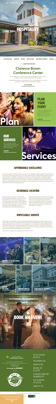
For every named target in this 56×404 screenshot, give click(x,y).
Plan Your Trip (13, 2)
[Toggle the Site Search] (49, 3)
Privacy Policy (37, 393)
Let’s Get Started (28, 84)
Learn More (40, 119)
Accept (11, 401)
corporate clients (6, 176)
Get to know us (39, 205)
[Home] (28, 3)
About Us (38, 385)
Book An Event (37, 369)
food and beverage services (15, 179)
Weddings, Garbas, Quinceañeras (43, 222)
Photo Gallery (28, 228)
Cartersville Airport (40, 198)
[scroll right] (54, 59)
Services (38, 364)
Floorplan (39, 360)
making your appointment (16, 230)
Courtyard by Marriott (33, 201)
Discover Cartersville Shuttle (10, 205)
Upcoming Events (39, 381)
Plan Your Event (39, 356)
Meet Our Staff (8, 228)
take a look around (19, 182)
